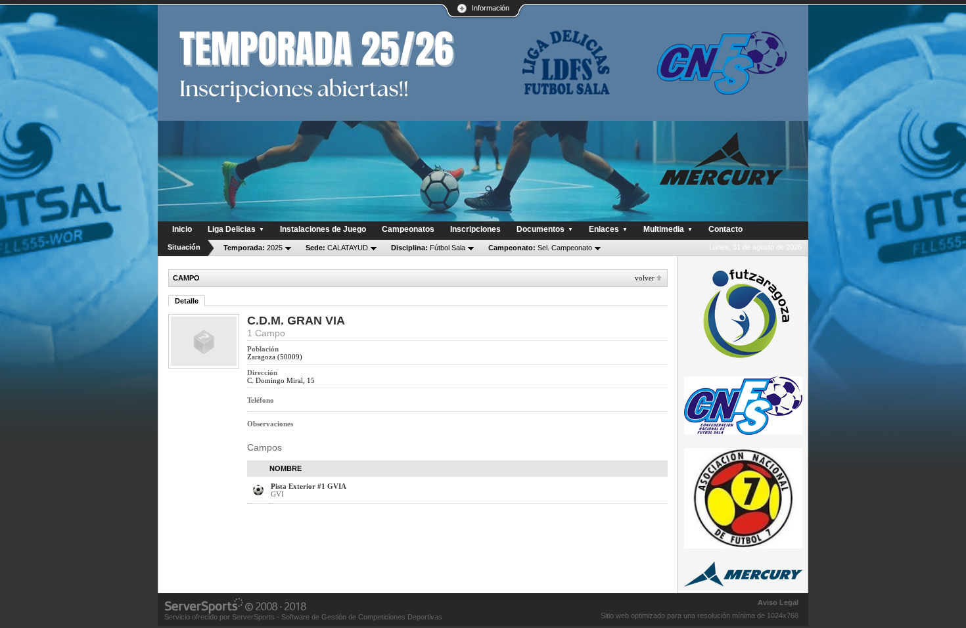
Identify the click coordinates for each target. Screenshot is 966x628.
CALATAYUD (337, 248)
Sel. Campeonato (540, 248)
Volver (645, 278)
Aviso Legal (778, 602)
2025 (253, 248)
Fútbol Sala (428, 248)
